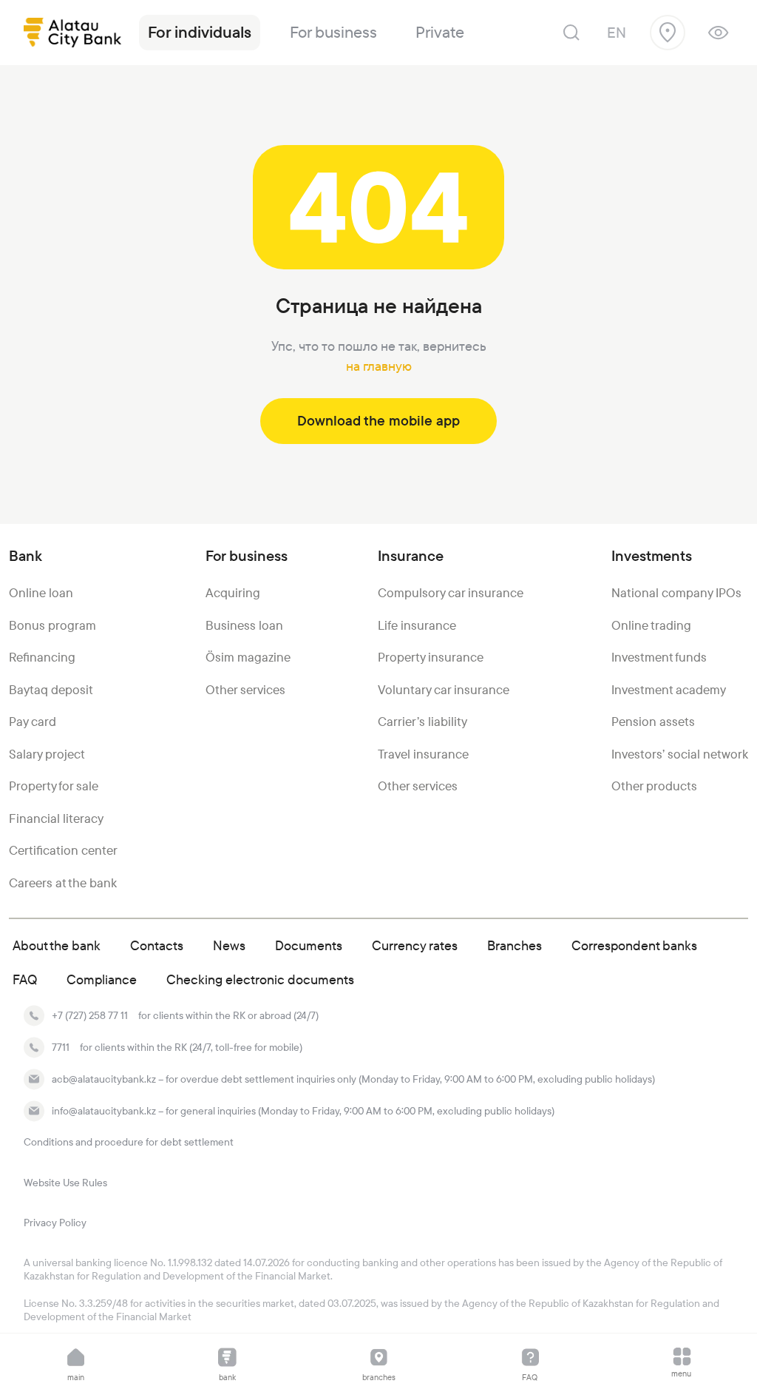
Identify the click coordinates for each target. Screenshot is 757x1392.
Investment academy (668, 690)
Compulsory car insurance (450, 593)
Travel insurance (423, 754)
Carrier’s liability (422, 721)
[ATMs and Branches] (667, 32)
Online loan (41, 593)
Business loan (244, 625)
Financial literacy (56, 818)
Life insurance (417, 625)
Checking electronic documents (260, 979)
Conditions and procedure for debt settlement (129, 1142)
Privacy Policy (55, 1222)
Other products (654, 786)
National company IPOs (676, 593)
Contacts (156, 945)
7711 (60, 1047)
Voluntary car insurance (443, 690)
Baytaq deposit (51, 690)
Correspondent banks (634, 945)
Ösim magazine (248, 657)
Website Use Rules (65, 1182)
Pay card (32, 721)
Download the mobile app (378, 420)
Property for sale (53, 786)
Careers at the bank (63, 883)
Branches (514, 945)
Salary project (47, 754)
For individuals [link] (199, 32)
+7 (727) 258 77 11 (90, 1015)
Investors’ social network (679, 754)
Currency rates (415, 945)
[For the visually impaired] (718, 32)
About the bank (57, 945)
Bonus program (52, 625)
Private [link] (439, 32)
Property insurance (430, 657)
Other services (245, 690)
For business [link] (333, 32)
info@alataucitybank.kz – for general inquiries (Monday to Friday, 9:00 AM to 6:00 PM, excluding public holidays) (303, 1110)
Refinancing (42, 657)
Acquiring (233, 593)
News (229, 945)
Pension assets (653, 721)
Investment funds (659, 657)
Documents (308, 945)
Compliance (102, 979)
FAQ (25, 979)
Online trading (651, 625)
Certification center (63, 850)
